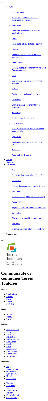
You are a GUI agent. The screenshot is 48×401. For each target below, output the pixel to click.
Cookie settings (12, 397)
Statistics (10, 334)
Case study (11, 374)
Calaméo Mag (12, 369)
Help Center (11, 376)
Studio (9, 344)
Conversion (11, 332)
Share (8, 346)
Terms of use (11, 390)
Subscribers (11, 342)
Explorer (10, 162)
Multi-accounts (12, 339)
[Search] (2, 240)
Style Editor (11, 354)
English (9, 383)
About (9, 314)
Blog (8, 366)
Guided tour (11, 371)
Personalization (12, 329)
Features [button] (9, 7)
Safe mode (10, 385)
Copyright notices (13, 395)
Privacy (9, 393)
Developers (11, 378)
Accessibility (11, 349)
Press (8, 319)
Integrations (11, 337)
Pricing (9, 159)
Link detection (12, 351)
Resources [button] (10, 164)
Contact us (10, 388)
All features (11, 356)
